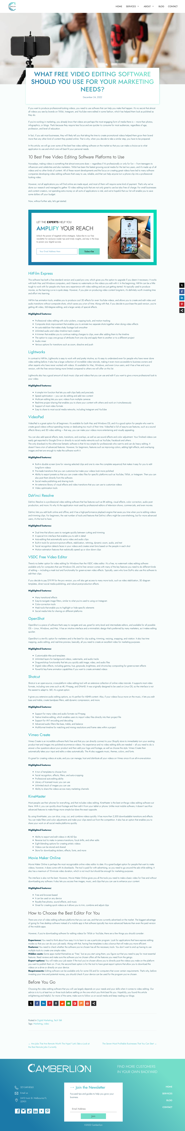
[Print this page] (87, 1003)
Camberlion (97, 1125)
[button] (89, 251)
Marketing (38, 1023)
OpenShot (36, 618)
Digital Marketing (45, 1020)
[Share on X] (30, 1003)
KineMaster (37, 796)
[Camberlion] (12, 6)
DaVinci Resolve (41, 495)
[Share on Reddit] (62, 1003)
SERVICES (131, 6)
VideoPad (36, 417)
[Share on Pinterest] (49, 1003)
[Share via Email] (68, 1003)
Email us (24, 1093)
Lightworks (36, 352)
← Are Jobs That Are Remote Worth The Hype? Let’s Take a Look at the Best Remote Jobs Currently (58, 1045)
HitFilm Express (40, 273)
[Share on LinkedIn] (43, 1003)
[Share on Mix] (81, 1003)
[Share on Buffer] (56, 1003)
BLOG (161, 6)
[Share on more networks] (93, 1003)
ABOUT (147, 6)
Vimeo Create (39, 734)
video (46, 1023)
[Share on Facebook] (37, 1003)
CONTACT (173, 6)
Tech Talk (58, 1020)
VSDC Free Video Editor (47, 557)
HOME (119, 6)
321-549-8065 (27, 1087)
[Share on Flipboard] (74, 1003)
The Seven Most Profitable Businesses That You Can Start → (129, 1043)
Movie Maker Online (44, 858)
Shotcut (34, 676)
